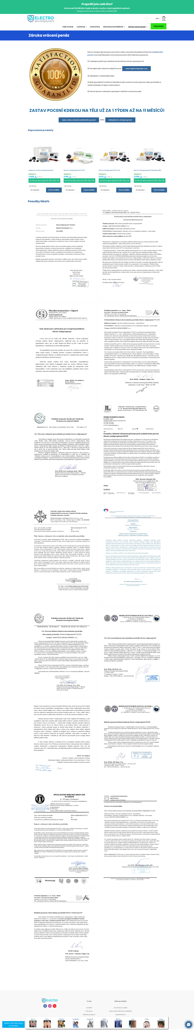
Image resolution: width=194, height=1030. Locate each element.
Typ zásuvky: (32, 186)
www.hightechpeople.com (137, 68)
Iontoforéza (95, 27)
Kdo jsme (89, 1011)
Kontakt (89, 1008)
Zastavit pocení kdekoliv (113, 27)
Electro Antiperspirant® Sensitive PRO (147, 170)
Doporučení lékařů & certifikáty (120, 1011)
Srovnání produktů (120, 1008)
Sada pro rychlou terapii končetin (41, 170)
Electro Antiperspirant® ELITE (74, 170)
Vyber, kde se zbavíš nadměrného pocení (79, 120)
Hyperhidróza (121, 1014)
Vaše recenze (67, 27)
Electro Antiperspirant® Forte (109, 170)
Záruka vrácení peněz (137, 27)
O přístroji (81, 27)
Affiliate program (89, 1014)
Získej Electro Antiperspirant (120, 120)
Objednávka (159, 26)
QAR (157, 18)
